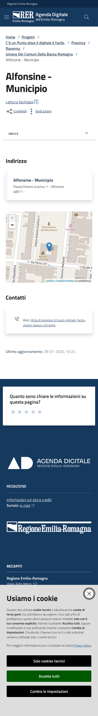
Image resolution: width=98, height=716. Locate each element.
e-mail (25, 505)
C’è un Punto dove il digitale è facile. (35, 43)
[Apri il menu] (7, 17)
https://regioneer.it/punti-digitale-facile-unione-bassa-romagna (54, 323)
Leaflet (50, 280)
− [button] (12, 225)
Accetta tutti (49, 676)
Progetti (28, 37)
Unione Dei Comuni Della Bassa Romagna (39, 54)
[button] (86, 17)
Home (10, 37)
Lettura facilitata (19, 102)
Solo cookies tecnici (49, 661)
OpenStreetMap (65, 280)
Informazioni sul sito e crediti (29, 500)
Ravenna (13, 48)
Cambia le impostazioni (49, 691)
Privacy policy (82, 645)
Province (78, 43)
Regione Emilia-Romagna (22, 4)
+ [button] (12, 218)
